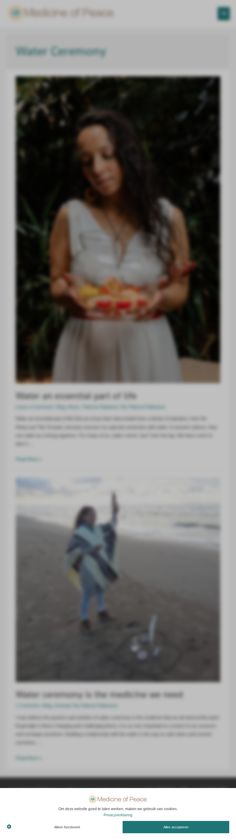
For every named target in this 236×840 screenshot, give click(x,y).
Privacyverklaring (118, 815)
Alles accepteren (175, 827)
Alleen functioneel (67, 827)
